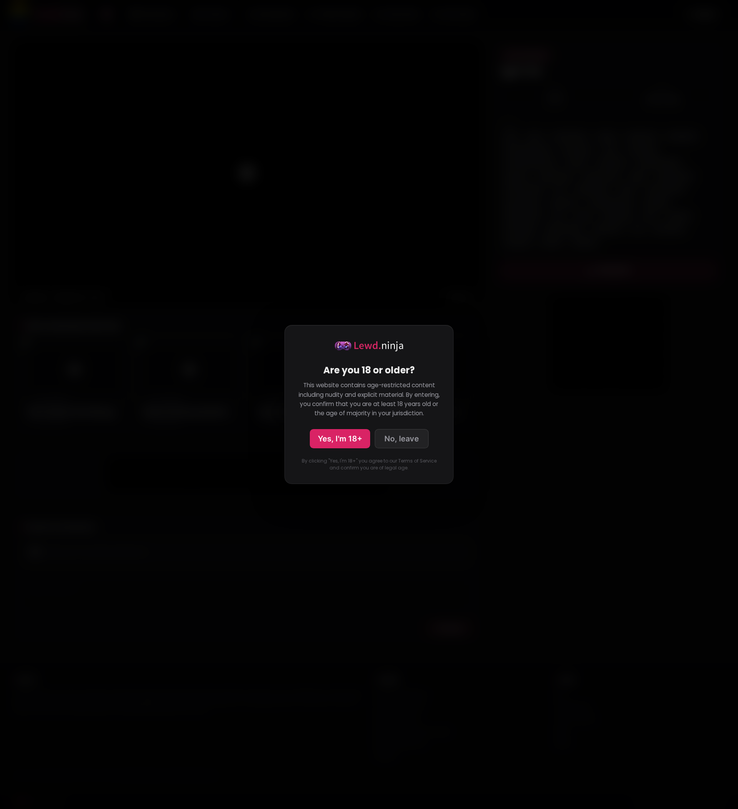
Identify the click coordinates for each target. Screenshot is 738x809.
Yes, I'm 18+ (340, 438)
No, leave (401, 438)
